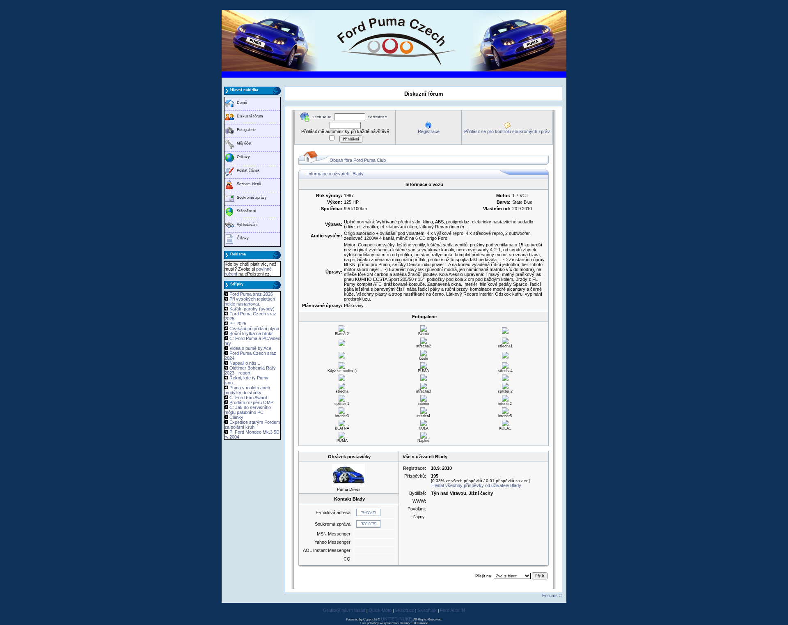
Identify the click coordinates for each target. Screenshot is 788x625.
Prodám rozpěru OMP (251, 402)
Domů (242, 103)
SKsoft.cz (404, 610)
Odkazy (243, 157)
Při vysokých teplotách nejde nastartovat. (249, 301)
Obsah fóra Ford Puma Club (358, 160)
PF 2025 (237, 323)
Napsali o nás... (244, 363)
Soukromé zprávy (252, 197)
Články (243, 238)
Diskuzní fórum (250, 116)
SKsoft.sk (427, 610)
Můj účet (244, 143)
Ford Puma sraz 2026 (251, 294)
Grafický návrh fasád (344, 610)
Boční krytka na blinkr (251, 333)
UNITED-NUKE (396, 618)
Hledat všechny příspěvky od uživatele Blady (476, 485)
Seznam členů (249, 184)
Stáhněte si (246, 211)
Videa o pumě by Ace (250, 348)
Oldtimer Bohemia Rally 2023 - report (250, 370)
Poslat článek (248, 170)
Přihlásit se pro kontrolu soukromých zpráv (507, 131)
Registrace (429, 131)
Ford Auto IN (452, 610)
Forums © (552, 595)
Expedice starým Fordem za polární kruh (252, 425)
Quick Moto (380, 610)
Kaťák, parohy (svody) (252, 308)
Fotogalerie (246, 130)
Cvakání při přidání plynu (254, 328)
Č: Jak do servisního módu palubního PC (247, 410)
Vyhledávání (247, 225)
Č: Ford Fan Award (248, 397)
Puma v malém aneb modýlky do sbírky (247, 390)
